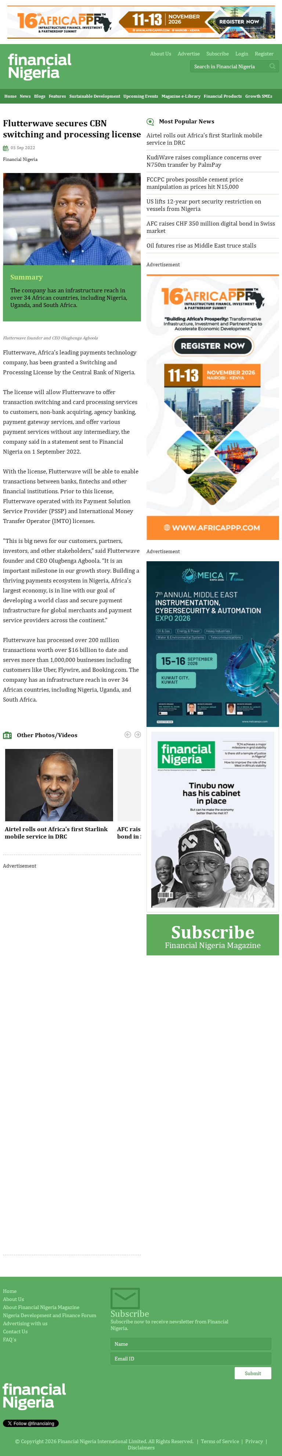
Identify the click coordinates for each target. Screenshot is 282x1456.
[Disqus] (72, 967)
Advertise (189, 53)
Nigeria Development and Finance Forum (49, 1315)
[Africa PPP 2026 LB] (141, 36)
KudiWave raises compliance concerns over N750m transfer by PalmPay (204, 161)
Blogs (40, 96)
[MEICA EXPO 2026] (213, 724)
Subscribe (217, 53)
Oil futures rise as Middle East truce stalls (201, 245)
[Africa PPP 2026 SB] (213, 537)
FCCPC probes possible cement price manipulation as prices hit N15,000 (195, 183)
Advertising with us (25, 1323)
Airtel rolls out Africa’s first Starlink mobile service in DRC (56, 832)
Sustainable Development (94, 96)
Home (10, 96)
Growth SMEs (258, 96)
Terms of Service (220, 1441)
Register (264, 53)
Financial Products (223, 96)
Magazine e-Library (181, 96)
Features (57, 96)
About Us (160, 53)
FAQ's (9, 1339)
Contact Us (15, 1331)
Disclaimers (141, 1447)
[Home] (39, 82)
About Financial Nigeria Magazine (41, 1307)
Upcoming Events (140, 96)
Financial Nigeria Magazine (213, 935)
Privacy (254, 1441)
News (25, 96)
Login (241, 53)
